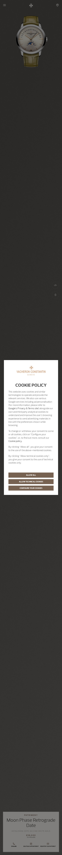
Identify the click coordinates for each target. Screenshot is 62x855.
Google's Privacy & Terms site (23, 408)
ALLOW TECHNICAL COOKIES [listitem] (31, 481)
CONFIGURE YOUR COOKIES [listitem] (31, 488)
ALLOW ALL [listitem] (31, 475)
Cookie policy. (15, 441)
